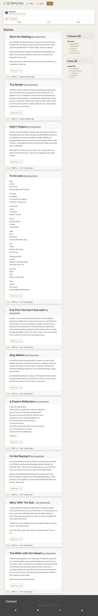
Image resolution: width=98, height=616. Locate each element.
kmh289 (73, 75)
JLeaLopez (74, 73)
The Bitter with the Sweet (25, 553)
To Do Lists (16, 175)
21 (79, 22)
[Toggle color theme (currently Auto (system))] (82, 610)
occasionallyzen (76, 71)
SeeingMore (74, 46)
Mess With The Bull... (23, 502)
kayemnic (40, 36)
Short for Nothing (20, 36)
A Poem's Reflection (22, 401)
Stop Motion (17, 355)
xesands (73, 48)
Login (50, 3)
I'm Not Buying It (20, 456)
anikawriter (74, 51)
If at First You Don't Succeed (27, 310)
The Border (17, 84)
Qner (72, 78)
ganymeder (74, 44)
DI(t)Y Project (18, 126)
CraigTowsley (75, 53)
